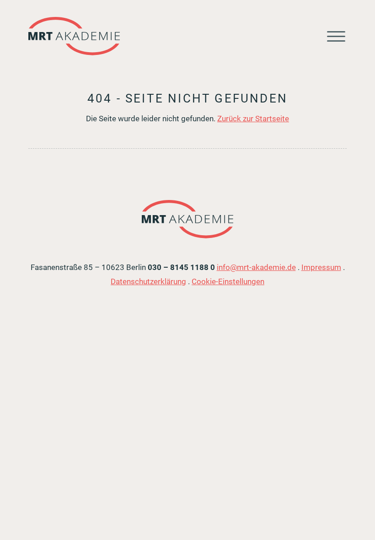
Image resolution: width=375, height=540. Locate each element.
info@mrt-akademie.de (256, 267)
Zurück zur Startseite (253, 118)
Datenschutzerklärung (148, 281)
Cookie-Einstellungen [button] (228, 281)
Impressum (321, 267)
